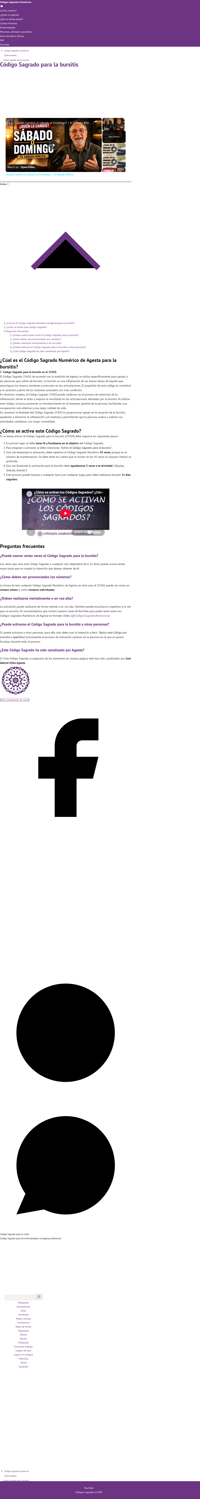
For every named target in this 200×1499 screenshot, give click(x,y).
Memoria (23, 1358)
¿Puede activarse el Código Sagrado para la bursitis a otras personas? (49, 347)
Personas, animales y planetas (16, 31)
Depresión (23, 1330)
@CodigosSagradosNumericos (90, 615)
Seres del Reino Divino (12, 36)
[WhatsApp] (65, 1229)
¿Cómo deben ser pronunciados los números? (36, 339)
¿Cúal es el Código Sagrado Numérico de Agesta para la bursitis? (40, 323)
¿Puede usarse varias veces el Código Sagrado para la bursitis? (45, 335)
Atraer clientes (23, 1318)
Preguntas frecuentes (17, 331)
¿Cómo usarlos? (8, 10)
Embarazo (23, 1342)
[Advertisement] (65, 90)
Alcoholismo (23, 1306)
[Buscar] (39, 1296)
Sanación (23, 1366)
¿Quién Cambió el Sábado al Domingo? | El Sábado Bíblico (53, 123)
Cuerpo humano (8, 23)
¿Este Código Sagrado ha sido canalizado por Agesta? (40, 351)
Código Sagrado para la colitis (14, 1234)
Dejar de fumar (23, 1326)
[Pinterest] (65, 1097)
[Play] (114, 149)
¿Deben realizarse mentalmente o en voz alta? (37, 343)
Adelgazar (23, 1302)
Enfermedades (7, 27)
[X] (65, 964)
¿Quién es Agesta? (9, 14)
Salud (23, 1362)
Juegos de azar (23, 1350)
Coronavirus (23, 1322)
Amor (23, 1310)
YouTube (4, 44)
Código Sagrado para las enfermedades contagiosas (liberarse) (30, 1238)
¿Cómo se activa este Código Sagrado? (26, 327)
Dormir (23, 1338)
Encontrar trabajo (23, 1346)
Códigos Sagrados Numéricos (15, 2)
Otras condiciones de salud (14, 699)
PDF (2, 40)
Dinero (23, 1334)
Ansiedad (23, 1314)
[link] (11, 123)
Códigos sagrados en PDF (88, 1492)
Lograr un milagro (23, 1354)
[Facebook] (65, 832)
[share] (95, 121)
